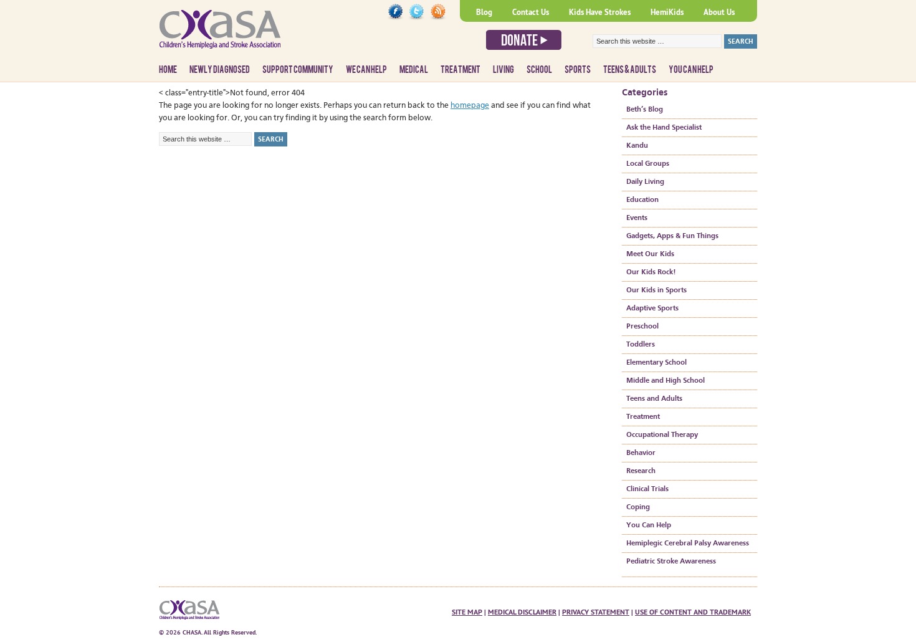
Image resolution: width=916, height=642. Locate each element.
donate (523, 40)
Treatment (460, 70)
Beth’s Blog (644, 109)
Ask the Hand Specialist (664, 128)
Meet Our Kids (650, 254)
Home (168, 70)
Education (642, 200)
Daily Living (645, 182)
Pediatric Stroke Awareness (671, 561)
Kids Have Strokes (600, 12)
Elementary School (656, 363)
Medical (413, 70)
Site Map (467, 612)
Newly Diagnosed (219, 70)
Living (503, 70)
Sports (578, 70)
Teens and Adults (654, 399)
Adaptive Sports (652, 308)
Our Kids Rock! (650, 272)
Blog (484, 12)
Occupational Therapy (662, 435)
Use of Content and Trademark (693, 612)
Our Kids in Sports (656, 290)
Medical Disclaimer (522, 612)
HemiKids (667, 12)
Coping (638, 507)
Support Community (297, 70)
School (539, 70)
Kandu (637, 146)
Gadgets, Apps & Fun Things (672, 236)
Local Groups (647, 164)
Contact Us (530, 12)
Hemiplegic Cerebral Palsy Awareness (687, 543)
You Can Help (691, 70)
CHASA (252, 34)
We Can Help (366, 70)
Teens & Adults (629, 70)
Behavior (641, 453)
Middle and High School (665, 381)
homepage (470, 106)
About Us (719, 12)
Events (636, 218)
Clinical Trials (647, 489)
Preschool (642, 326)
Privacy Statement (595, 612)
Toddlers (640, 344)
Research (641, 471)
